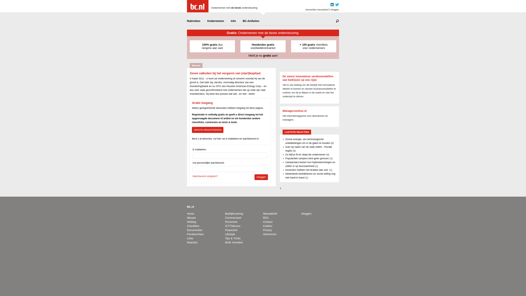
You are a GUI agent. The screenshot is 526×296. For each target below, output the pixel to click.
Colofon (267, 225)
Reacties (192, 242)
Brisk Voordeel (234, 242)
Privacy (267, 230)
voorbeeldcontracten (263, 46)
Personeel (231, 221)
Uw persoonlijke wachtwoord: (209, 162)
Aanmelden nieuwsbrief (316, 9)
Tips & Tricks (233, 238)
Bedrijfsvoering (234, 213)
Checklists (193, 225)
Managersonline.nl (295, 110)
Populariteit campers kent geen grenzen (307, 158)
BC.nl (190, 206)
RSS (265, 217)
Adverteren (269, 234)
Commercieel (233, 217)
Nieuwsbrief (270, 213)
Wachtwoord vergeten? (205, 176)
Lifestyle (230, 234)
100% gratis (209, 44)
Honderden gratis (263, 44)
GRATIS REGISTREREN (207, 130)
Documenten (194, 230)
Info (233, 20)
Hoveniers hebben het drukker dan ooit (306, 170)
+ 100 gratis (307, 44)
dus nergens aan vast (212, 46)
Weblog (191, 221)
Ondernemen (215, 20)
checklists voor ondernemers (314, 46)
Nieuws (191, 217)
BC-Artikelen (251, 20)
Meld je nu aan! (263, 55)
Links (190, 238)
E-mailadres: (199, 149)
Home (190, 213)
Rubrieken (193, 20)
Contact (267, 221)
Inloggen (335, 9)
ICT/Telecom (232, 225)
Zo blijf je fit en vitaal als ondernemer (305, 154)
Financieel (231, 230)
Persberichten (195, 234)
